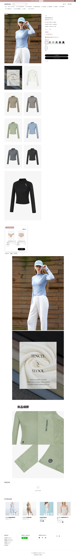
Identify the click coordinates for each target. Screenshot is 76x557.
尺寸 (46, 45)
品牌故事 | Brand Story (7, 537)
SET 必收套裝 (55, 6)
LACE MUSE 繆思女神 (28, 6)
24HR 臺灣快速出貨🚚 (36, 6)
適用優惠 (46, 32)
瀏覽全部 (24, 229)
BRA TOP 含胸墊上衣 (8, 8)
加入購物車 (57, 55)
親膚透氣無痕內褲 (21, 241)
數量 (45, 50)
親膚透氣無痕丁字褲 (12, 241)
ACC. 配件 (23, 8)
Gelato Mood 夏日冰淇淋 (20, 6)
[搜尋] (26, 4)
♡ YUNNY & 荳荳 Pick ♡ (31, 8)
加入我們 (41, 1)
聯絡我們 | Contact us (7, 542)
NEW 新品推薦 (43, 6)
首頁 (6, 6)
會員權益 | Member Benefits (8, 540)
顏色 (47, 39)
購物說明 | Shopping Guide (8, 539)
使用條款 (40, 554)
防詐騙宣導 (6, 545)
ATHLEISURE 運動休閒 (16, 8)
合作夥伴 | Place (7, 543)
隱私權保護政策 (36, 554)
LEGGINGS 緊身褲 (61, 6)
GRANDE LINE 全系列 (11, 6)
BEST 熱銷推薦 (49, 6)
